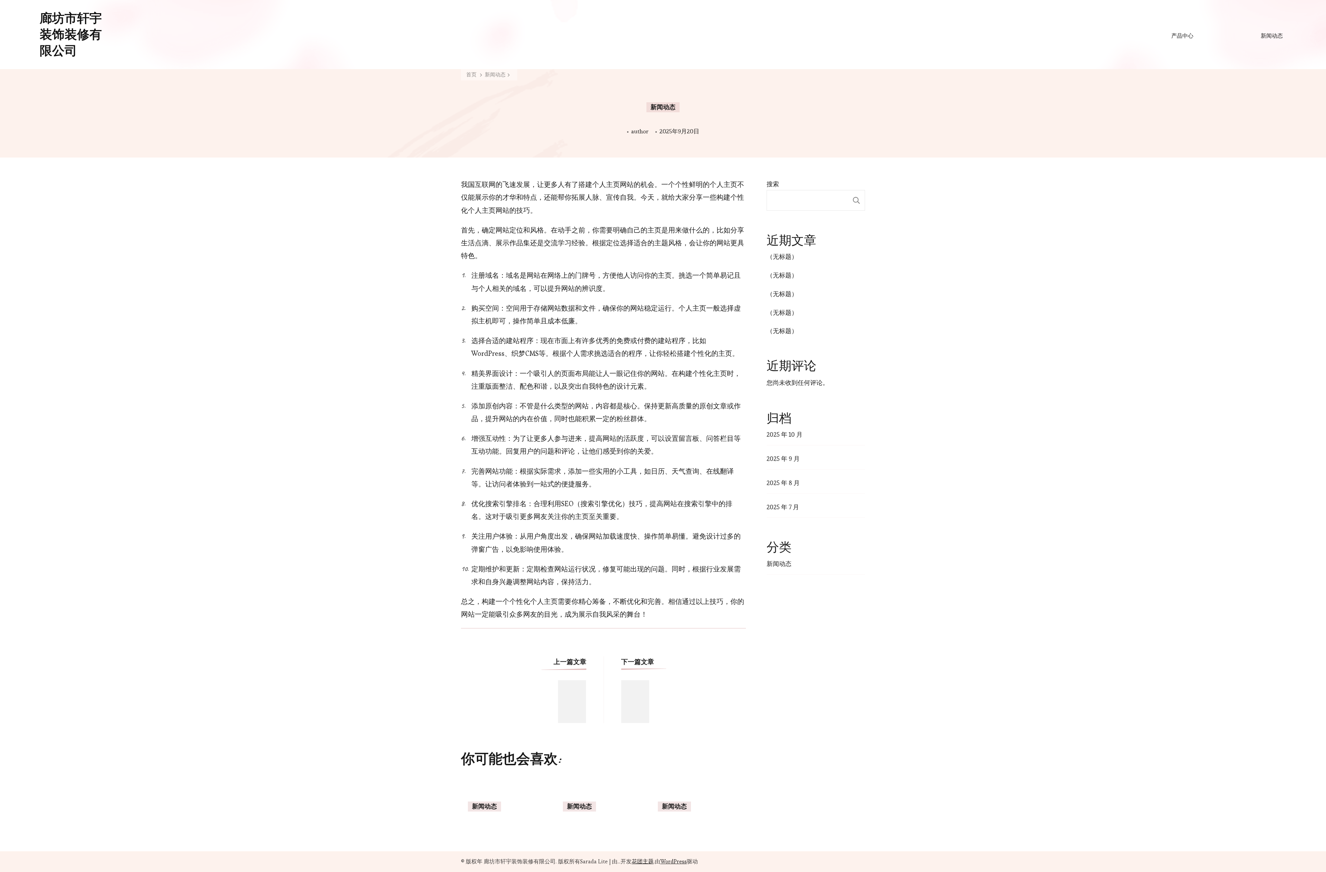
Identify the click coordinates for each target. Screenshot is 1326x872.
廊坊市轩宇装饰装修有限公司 (71, 34)
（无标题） (782, 256)
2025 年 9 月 (783, 459)
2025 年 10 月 (785, 434)
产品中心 (1182, 35)
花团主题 (643, 861)
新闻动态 (1272, 35)
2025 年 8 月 (783, 483)
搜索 (773, 184)
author (639, 131)
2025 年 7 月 (783, 507)
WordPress (673, 861)
